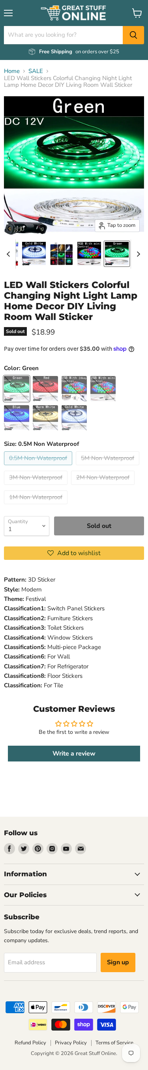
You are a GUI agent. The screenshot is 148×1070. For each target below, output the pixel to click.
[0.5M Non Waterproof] (39, 467)
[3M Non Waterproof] (36, 487)
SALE (35, 71)
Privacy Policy (71, 1042)
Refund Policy (30, 1042)
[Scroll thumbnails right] (137, 254)
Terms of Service (114, 1042)
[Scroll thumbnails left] (9, 254)
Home (12, 71)
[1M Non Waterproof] (36, 506)
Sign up (118, 962)
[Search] (133, 35)
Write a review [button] (74, 753)
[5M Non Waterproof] (108, 467)
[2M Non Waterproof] (104, 487)
